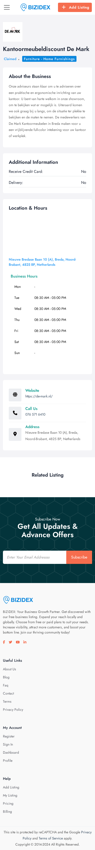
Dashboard (11, 752)
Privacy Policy (13, 709)
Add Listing (79, 7)
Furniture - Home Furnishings (49, 58)
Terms (7, 701)
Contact (8, 693)
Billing (7, 811)
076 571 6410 (35, 414)
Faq (5, 685)
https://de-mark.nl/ (39, 396)
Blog (6, 677)
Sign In (8, 744)
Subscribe (79, 557)
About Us (9, 669)
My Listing (10, 795)
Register (9, 736)
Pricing (8, 803)
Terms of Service (51, 838)
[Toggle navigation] (6, 7)
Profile (7, 760)
